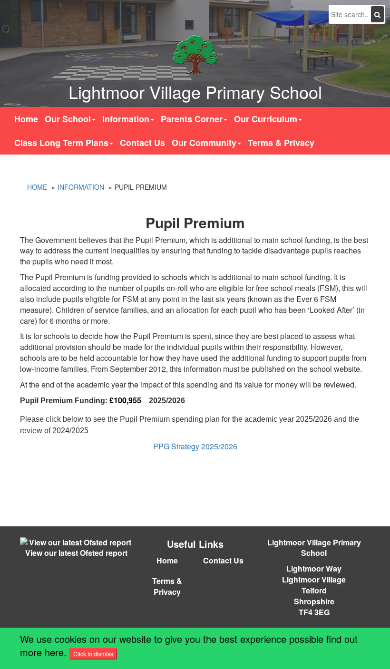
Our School (68, 119)
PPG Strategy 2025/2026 (195, 446)
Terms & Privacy (281, 142)
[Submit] (377, 14)
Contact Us (142, 142)
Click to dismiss (93, 654)
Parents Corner (192, 119)
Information (125, 119)
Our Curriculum (265, 119)
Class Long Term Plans (61, 142)
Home (26, 119)
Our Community (204, 142)
